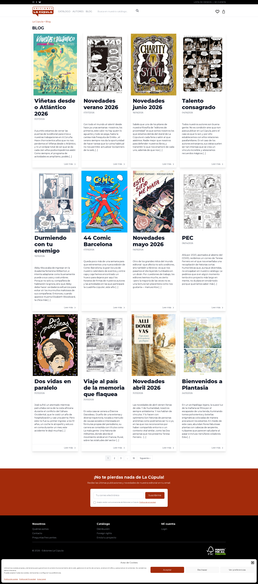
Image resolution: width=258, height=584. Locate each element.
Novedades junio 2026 (149, 103)
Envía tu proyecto (106, 537)
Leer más (68, 164)
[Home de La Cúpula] (43, 11)
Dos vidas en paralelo (52, 384)
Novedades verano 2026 (101, 103)
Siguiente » (145, 458)
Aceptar (167, 570)
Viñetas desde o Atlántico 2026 (54, 107)
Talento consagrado (198, 103)
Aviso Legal (41, 579)
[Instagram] (33, 2)
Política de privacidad (147, 502)
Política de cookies (11, 579)
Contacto (37, 533)
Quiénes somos (40, 529)
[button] (252, 562)
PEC (187, 237)
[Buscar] (137, 10)
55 (134, 458)
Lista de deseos (203, 2)
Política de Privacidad (27, 579)
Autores (78, 11)
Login (164, 529)
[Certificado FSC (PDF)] (216, 550)
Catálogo (64, 11)
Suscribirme (154, 495)
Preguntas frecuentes (44, 537)
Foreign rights (104, 533)
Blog (89, 11)
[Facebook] (36, 2)
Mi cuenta (220, 2)
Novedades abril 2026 (149, 384)
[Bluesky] (40, 2)
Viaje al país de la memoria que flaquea (104, 387)
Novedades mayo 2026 (149, 241)
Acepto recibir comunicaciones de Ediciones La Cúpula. (126, 502)
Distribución (103, 529)
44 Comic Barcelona (98, 241)
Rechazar (202, 570)
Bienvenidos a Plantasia (202, 384)
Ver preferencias (237, 570)
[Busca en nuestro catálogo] (116, 11)
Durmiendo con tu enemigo (50, 244)
